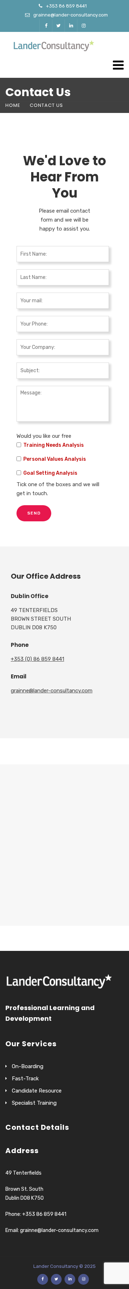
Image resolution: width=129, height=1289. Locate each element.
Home (12, 105)
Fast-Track (25, 1078)
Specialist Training (34, 1103)
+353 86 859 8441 (66, 6)
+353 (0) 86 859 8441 (37, 659)
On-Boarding (27, 1066)
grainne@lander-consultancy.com (70, 15)
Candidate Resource (37, 1090)
